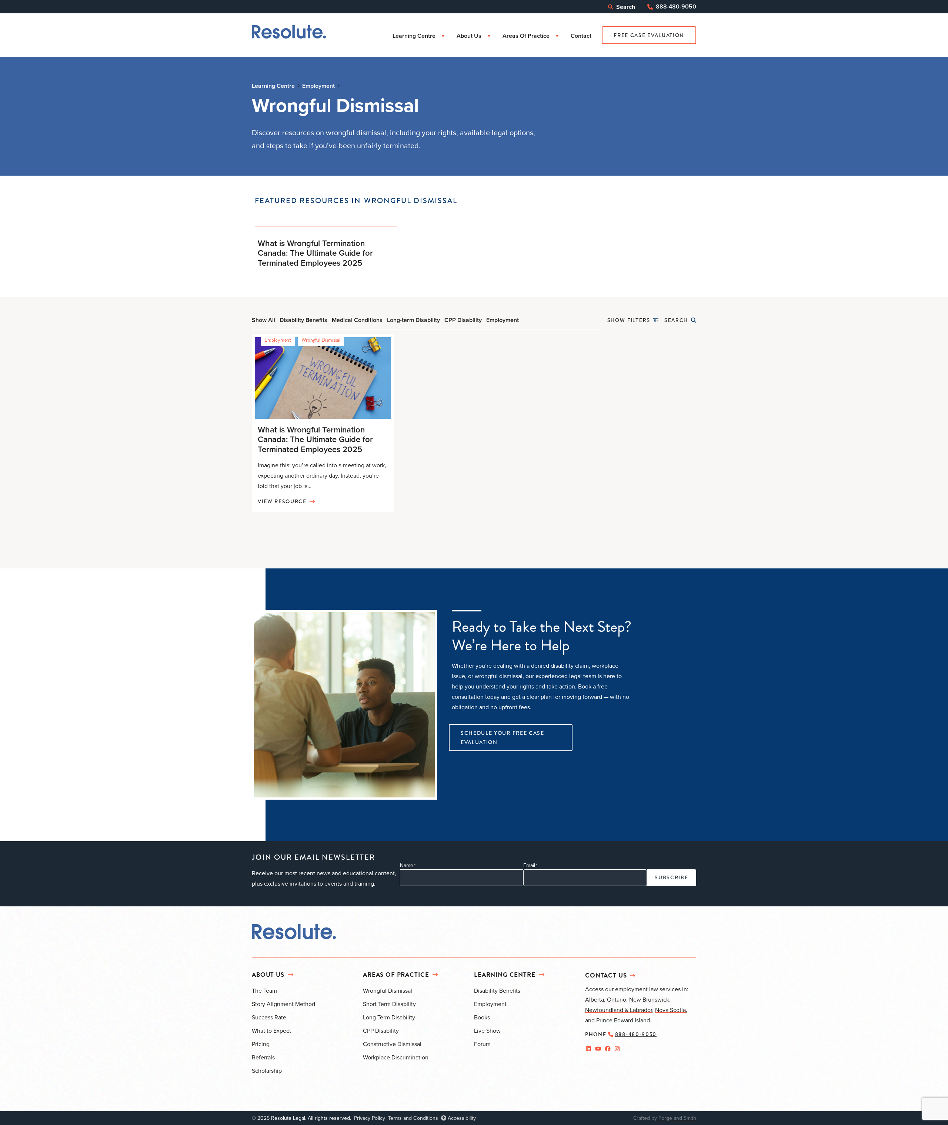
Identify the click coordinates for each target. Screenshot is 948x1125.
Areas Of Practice (526, 35)
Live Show (487, 1030)
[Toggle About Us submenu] (489, 36)
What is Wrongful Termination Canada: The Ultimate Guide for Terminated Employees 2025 (315, 253)
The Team (264, 990)
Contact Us (606, 975)
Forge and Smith (677, 1118)
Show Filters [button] (628, 320)
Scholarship (267, 1070)
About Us (469, 35)
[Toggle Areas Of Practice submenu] (557, 36)
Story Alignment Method (283, 1004)
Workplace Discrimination (395, 1057)
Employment (502, 320)
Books (482, 1017)
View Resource (282, 501)
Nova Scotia (670, 1010)
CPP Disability (463, 320)
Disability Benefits (303, 320)
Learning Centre (414, 35)
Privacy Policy (369, 1118)
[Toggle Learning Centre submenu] (443, 36)
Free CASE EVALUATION (649, 35)
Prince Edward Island (623, 1020)
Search (625, 7)
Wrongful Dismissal (320, 340)
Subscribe (671, 877)
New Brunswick (649, 999)
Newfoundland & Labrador (618, 1010)
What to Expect (271, 1030)
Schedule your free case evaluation (502, 737)
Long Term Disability (389, 1017)
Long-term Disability (413, 320)
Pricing (261, 1044)
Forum (482, 1044)
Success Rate (269, 1017)
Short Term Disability (389, 1004)
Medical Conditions (357, 320)
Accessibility (461, 1118)
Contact (581, 35)
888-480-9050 (676, 6)
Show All (263, 320)
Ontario (616, 999)
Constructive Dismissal (392, 1044)
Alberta (594, 999)
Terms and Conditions (413, 1118)
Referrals (263, 1057)
